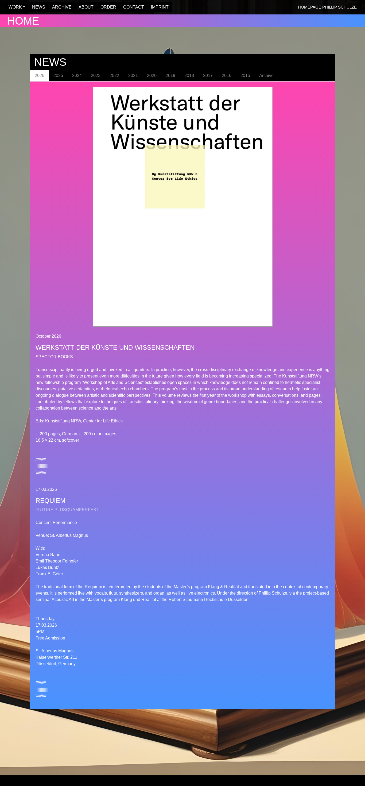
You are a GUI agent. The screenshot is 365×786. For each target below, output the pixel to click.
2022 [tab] (114, 75)
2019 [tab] (170, 75)
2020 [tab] (152, 75)
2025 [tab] (58, 75)
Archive (266, 75)
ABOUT (84, 7)
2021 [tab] (133, 75)
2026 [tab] (39, 75)
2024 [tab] (77, 75)
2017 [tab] (208, 75)
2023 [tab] (95, 75)
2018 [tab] (189, 75)
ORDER (106, 7)
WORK (13, 7)
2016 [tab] (226, 75)
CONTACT (132, 7)
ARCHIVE (60, 7)
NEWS (37, 7)
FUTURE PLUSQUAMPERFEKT (67, 509)
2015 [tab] (245, 75)
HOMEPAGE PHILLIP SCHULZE (327, 7)
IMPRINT (158, 7)
